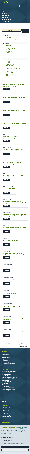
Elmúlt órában (10, 47)
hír (8, 62)
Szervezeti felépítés (6, 354)
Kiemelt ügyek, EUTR (6, 381)
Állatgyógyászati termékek (7, 374)
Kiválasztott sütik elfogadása (15, 450)
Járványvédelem (5, 380)
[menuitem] (15, 9)
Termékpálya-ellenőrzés (7, 390)
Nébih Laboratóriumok (6, 409)
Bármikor (8, 45)
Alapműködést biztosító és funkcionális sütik (13, 443)
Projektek (4, 359)
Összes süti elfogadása (15, 446)
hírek (8, 67)
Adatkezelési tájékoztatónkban (9, 427)
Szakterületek (5, 369)
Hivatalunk (4, 351)
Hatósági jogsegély (6, 415)
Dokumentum (11, 39)
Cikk (9, 37)
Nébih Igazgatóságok (6, 407)
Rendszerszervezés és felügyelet (9, 389)
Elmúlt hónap (10, 51)
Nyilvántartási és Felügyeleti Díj (8, 387)
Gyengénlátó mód (20, 6)
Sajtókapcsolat (5, 412)
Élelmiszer (4, 396)
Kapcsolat (4, 405)
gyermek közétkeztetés (13, 68)
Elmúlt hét (9, 49)
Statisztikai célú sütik (7, 437)
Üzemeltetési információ (7, 365)
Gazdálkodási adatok (6, 356)
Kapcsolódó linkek (6, 360)
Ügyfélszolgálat (5, 413)
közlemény (10, 64)
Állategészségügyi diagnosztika (8, 372)
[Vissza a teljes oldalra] (3, 27)
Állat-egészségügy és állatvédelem (9, 371)
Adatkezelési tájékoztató (7, 362)
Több (21, 343)
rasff (8, 75)
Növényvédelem (5, 386)
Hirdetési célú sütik (7, 440)
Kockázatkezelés (5, 383)
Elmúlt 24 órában (11, 48)
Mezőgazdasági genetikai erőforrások (9, 384)
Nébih (7, 2)
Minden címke (9, 61)
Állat (3, 398)
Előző (9, 343)
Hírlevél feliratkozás (6, 418)
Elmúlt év (9, 52)
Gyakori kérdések (6, 422)
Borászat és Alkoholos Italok (8, 375)
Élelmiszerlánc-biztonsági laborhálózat (10, 378)
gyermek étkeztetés (11, 71)
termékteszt (10, 72)
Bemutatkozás (5, 353)
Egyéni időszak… (10, 54)
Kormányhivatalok (6, 410)
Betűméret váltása (28, 24)
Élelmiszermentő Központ (7, 416)
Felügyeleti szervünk (6, 357)
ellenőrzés (10, 65)
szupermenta (10, 70)
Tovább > (6, 88)
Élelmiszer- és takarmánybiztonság (9, 377)
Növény (3, 399)
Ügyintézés (4, 395)
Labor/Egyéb (4, 401)
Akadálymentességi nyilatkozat (8, 363)
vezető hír (9, 74)
